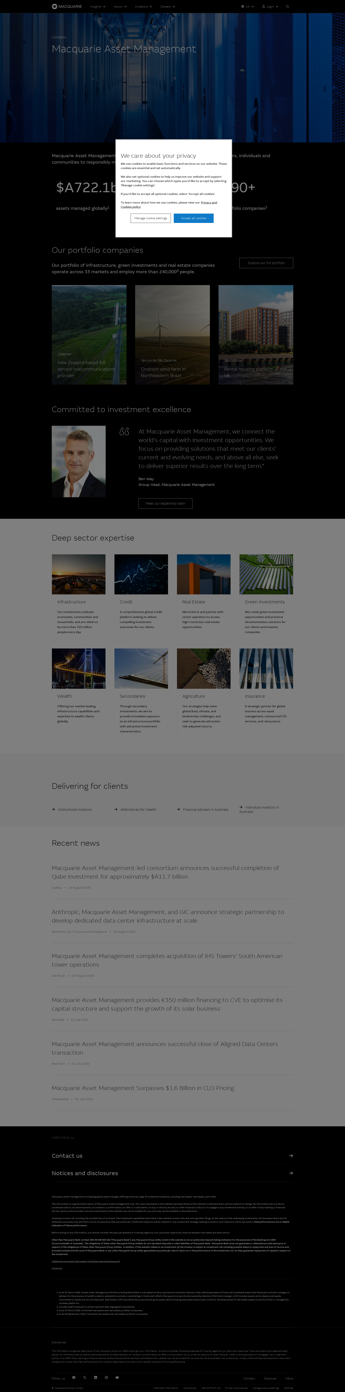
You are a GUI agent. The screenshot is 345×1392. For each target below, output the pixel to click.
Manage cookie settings (150, 218)
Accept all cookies (193, 218)
